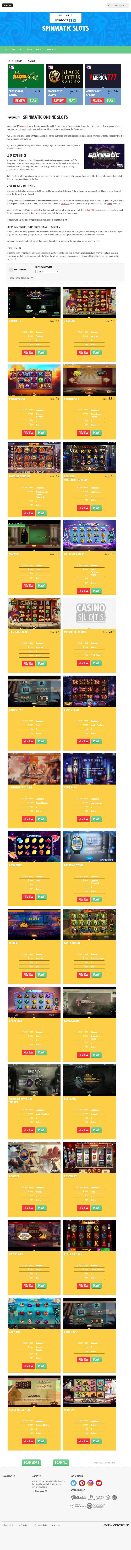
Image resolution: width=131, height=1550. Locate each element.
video (109, 203)
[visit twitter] (73, 1483)
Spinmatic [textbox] (40, 271)
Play (33, 100)
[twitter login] (74, 20)
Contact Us (9, 1476)
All (5, 49)
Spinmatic (23, 126)
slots (35, 210)
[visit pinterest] (82, 1483)
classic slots (65, 203)
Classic (39, 49)
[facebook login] (70, 20)
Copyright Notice (41, 1525)
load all (61, 1463)
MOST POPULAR (20, 269)
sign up (69, 15)
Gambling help (77, 1490)
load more (31, 1463)
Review (20, 100)
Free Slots (51, 49)
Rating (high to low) (22, 277)
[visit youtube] (99, 1483)
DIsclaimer (25, 1525)
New (13, 49)
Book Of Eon (91, 210)
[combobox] (47, 271)
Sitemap (57, 1525)
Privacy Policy (9, 1525)
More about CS (41, 1491)
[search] (109, 5)
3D (21, 49)
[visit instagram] (90, 1483)
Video (29, 49)
